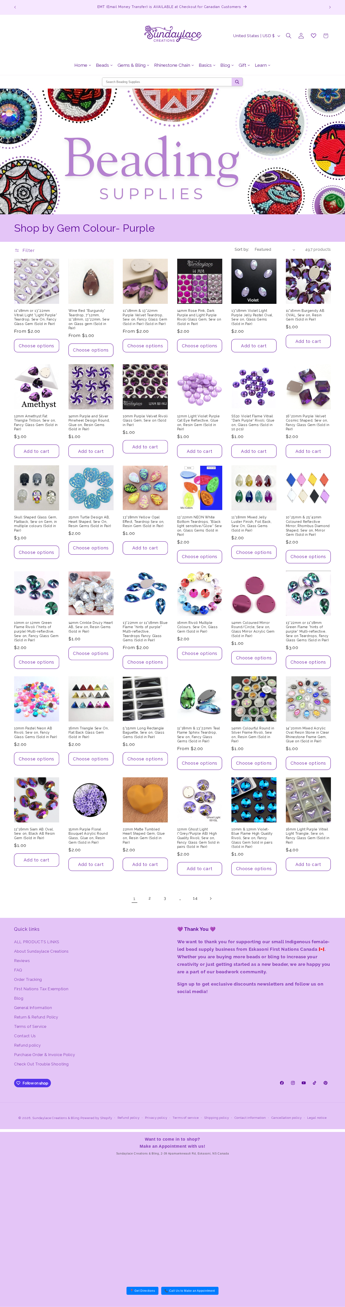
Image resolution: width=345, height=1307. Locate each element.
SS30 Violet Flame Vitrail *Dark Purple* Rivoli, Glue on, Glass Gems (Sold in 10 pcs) (252, 422)
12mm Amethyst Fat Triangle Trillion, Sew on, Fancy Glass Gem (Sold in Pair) (36, 422)
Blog (18, 998)
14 (195, 898)
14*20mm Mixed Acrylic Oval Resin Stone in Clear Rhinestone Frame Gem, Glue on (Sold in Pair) (307, 734)
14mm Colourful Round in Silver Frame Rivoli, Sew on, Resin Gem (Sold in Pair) (252, 734)
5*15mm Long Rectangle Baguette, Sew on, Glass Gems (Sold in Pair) (143, 732)
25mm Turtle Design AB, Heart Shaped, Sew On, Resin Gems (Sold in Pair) (90, 521)
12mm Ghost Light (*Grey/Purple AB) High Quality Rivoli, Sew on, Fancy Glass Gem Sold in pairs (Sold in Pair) (198, 838)
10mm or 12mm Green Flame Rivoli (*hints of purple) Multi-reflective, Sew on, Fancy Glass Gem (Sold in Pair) (36, 631)
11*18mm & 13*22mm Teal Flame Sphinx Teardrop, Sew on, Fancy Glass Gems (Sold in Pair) (198, 734)
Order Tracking (28, 979)
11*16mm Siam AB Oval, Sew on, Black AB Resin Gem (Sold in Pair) (34, 833)
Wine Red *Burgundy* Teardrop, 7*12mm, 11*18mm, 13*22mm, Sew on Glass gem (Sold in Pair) (89, 319)
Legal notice (317, 1117)
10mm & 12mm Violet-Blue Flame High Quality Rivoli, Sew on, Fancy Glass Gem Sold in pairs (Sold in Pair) (251, 838)
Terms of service (185, 1117)
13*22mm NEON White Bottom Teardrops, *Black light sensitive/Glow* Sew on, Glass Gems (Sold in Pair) (199, 525)
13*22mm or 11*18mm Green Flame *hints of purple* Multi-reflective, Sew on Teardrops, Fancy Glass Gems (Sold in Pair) (307, 631)
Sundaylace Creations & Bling (56, 1118)
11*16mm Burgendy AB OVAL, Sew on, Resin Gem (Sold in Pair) (305, 315)
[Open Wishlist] (313, 36)
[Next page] (210, 898)
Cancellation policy (286, 1117)
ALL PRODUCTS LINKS (36, 941)
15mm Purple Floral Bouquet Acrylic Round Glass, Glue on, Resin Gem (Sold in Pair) (88, 835)
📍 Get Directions (142, 1290)
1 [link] (134, 898)
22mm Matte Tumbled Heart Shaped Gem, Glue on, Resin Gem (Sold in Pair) (144, 835)
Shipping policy (216, 1117)
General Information (33, 1007)
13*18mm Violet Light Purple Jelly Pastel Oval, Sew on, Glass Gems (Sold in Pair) (252, 317)
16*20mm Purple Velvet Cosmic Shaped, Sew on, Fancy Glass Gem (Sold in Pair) (308, 422)
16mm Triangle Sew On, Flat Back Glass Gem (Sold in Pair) (89, 732)
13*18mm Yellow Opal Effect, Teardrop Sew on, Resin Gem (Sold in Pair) (143, 521)
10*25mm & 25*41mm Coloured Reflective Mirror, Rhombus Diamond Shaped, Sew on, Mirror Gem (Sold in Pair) (308, 525)
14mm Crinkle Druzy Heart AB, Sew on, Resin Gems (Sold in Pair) (91, 627)
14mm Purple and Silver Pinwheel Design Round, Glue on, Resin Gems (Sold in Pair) (89, 422)
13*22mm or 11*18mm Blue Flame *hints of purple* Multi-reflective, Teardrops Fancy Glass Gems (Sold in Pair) (145, 631)
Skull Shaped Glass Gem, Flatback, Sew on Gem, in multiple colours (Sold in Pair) (35, 523)
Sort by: (242, 249)
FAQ (18, 970)
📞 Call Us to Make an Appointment (190, 1290)
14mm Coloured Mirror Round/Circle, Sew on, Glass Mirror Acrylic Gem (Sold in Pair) (253, 629)
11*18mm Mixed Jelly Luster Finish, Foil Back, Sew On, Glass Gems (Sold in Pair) (251, 523)
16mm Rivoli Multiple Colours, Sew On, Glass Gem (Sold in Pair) (197, 627)
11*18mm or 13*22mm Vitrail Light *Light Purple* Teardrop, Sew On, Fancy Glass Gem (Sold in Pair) (35, 317)
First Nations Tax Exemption (41, 988)
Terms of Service (30, 1026)
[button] (289, 36)
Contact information (250, 1117)
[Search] (237, 82)
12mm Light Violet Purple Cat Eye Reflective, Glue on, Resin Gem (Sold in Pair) (198, 422)
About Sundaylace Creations (41, 951)
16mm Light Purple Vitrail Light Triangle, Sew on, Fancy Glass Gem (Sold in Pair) (308, 835)
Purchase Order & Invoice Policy (44, 1054)
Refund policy (27, 1045)
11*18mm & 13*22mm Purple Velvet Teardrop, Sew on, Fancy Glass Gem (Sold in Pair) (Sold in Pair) (145, 317)
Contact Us (25, 1035)
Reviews (22, 960)
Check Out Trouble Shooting (41, 1064)
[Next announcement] (330, 7)
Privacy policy (156, 1117)
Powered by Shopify (96, 1118)
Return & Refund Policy (36, 1017)
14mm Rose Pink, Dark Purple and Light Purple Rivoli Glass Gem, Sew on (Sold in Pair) (199, 317)
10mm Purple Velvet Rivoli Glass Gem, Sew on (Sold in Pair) (145, 420)
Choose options (36, 345)
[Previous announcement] (15, 7)
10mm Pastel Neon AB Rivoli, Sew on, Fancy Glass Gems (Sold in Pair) (35, 732)
